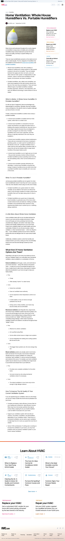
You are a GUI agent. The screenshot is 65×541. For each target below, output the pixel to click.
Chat (59, 4)
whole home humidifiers (28, 62)
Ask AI (53, 4)
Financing (22, 534)
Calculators (29, 534)
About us (60, 1)
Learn (7, 12)
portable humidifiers (10, 64)
